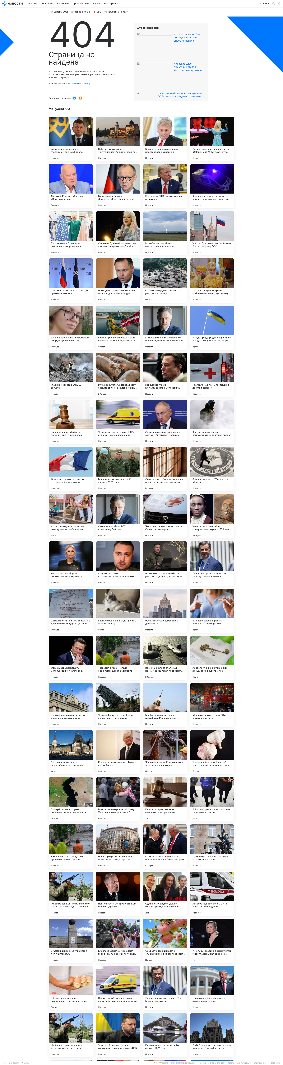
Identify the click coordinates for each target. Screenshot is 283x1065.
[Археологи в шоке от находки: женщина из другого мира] (212, 658)
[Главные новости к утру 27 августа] (71, 375)
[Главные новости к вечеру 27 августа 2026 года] (118, 469)
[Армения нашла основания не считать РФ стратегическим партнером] (165, 422)
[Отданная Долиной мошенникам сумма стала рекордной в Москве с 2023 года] (118, 233)
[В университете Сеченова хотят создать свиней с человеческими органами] (118, 375)
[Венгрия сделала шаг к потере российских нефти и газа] (71, 705)
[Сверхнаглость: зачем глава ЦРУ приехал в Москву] (71, 280)
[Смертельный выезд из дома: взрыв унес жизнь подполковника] (118, 988)
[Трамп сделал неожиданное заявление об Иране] (212, 988)
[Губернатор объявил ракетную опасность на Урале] (212, 846)
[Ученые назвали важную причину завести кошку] (118, 611)
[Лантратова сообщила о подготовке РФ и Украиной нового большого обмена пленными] (71, 563)
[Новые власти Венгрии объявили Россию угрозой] (118, 894)
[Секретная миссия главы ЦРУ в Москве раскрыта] (165, 988)
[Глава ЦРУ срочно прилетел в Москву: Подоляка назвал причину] (212, 563)
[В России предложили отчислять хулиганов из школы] (212, 799)
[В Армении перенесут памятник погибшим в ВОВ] (71, 941)
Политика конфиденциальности (211, 1063)
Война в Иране (82, 12)
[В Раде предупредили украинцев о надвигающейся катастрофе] (212, 328)
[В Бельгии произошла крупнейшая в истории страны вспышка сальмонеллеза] (71, 988)
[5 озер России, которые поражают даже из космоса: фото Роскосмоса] (71, 799)
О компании (14, 1063)
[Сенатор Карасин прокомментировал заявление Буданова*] (118, 563)
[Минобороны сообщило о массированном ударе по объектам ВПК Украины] (165, 233)
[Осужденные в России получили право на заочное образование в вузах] (165, 469)
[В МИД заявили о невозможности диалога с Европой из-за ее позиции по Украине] (212, 1035)
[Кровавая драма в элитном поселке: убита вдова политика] (212, 186)
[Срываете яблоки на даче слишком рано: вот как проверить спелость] (165, 941)
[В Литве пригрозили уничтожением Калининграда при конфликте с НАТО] (118, 139)
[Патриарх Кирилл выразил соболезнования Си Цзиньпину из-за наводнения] (212, 280)
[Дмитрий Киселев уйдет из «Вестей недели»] (71, 186)
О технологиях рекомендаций (183, 1063)
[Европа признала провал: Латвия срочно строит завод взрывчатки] (118, 328)
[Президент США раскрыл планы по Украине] (165, 186)
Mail (4, 1063)
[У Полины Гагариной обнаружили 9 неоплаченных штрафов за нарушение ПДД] (212, 941)
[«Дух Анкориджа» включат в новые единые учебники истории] (165, 846)
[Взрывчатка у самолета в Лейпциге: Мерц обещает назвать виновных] (118, 186)
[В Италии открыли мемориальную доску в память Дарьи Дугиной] (71, 611)
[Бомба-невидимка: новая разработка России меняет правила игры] (165, 705)
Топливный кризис (118, 12)
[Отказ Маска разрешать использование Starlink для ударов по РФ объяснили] (71, 658)
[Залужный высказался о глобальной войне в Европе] (71, 139)
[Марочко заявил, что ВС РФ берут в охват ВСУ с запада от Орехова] (71, 894)
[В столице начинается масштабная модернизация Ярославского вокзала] (71, 752)
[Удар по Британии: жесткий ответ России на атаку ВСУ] (212, 233)
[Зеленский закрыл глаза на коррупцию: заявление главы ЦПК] (118, 1035)
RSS (155, 1063)
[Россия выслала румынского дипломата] (165, 611)
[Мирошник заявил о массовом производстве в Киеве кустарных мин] (165, 328)
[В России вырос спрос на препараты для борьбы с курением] (212, 611)
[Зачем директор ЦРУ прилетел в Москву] (212, 469)
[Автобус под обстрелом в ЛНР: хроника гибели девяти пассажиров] (212, 894)
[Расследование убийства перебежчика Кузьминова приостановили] (71, 422)
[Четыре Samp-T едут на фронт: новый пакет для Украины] (118, 705)
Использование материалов (239, 1063)
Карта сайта (275, 1063)
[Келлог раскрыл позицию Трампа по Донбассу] (118, 752)
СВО (99, 12)
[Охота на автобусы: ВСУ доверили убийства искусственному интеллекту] (118, 516)
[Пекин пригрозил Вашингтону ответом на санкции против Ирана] (118, 846)
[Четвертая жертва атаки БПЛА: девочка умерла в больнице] (118, 422)
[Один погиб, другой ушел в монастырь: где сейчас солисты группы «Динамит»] (165, 894)
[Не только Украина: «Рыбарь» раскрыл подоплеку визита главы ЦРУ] (165, 563)
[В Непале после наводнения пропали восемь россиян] (71, 846)
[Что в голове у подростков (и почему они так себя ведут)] (71, 516)
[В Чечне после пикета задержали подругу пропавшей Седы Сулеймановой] (71, 328)
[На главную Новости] (14, 3)
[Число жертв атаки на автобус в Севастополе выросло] (165, 516)
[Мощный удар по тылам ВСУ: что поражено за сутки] (212, 705)
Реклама (25, 1063)
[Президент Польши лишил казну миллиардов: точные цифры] (118, 280)
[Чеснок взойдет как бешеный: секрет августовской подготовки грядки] (212, 752)
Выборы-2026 (61, 12)
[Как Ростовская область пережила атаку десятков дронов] (212, 422)
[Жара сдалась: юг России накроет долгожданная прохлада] (165, 752)
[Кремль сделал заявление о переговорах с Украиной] (165, 139)
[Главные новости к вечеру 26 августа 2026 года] (165, 1035)
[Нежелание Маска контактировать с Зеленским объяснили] (165, 375)
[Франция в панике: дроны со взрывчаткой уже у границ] (71, 469)
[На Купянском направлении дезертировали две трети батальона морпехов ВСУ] (71, 1035)
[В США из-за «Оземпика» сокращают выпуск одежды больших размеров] (71, 233)
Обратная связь (260, 1063)
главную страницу (80, 83)
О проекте (163, 1063)
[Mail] (4, 3)
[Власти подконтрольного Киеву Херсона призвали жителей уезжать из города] (118, 799)
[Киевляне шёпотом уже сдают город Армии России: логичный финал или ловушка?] (118, 941)
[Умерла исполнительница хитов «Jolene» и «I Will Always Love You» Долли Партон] (212, 139)
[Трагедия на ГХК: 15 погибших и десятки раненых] (212, 375)
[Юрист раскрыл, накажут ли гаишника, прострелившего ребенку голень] (165, 799)
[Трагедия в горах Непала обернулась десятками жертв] (118, 658)
